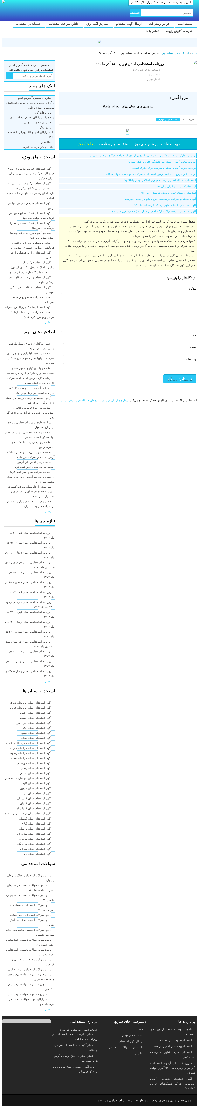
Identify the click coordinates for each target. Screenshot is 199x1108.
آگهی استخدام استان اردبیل (35, 712)
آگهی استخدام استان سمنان (35, 773)
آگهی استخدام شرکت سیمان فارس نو (29, 183)
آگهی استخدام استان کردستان (34, 798)
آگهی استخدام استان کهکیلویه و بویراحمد (28, 813)
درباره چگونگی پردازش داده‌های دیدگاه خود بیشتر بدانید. (94, 400)
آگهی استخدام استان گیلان (36, 823)
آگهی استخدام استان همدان (35, 848)
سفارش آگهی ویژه (97, 23)
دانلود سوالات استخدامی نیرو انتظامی (29, 969)
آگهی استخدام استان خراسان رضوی (30, 753)
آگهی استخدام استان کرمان (35, 803)
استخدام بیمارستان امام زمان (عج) (172, 1046)
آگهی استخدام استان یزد (37, 853)
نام (194, 334)
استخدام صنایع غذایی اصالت (176, 1040)
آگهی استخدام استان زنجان (36, 768)
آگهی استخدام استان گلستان (35, 818)
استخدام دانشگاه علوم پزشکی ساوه (30, 272)
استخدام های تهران (132, 1035)
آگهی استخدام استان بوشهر (35, 732)
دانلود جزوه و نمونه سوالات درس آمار (29, 994)
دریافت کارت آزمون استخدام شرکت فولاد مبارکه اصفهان (163, 168)
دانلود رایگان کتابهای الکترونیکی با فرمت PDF (31, 132)
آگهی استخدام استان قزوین (35, 788)
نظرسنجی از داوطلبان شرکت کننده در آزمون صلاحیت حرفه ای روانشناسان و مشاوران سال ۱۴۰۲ (31, 491)
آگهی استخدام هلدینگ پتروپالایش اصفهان (28, 307)
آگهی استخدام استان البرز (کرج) (33, 722)
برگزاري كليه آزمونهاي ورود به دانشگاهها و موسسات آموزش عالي (30, 103)
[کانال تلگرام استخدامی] (99, 42)
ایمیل (193, 346)
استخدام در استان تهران (174, 52)
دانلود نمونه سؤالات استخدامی (125, 1047)
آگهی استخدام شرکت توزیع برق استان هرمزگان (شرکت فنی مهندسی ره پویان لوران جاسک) (31, 173)
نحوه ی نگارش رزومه (179, 31)
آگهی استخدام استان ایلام (36, 727)
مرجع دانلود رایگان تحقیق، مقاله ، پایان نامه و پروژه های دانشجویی (32, 117)
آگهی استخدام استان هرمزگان (34, 843)
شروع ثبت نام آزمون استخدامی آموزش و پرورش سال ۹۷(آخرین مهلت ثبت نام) (172, 1068)
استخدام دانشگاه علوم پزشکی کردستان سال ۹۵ (168, 192)
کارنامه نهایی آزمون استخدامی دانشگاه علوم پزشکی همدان (162, 161)
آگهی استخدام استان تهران (36, 738)
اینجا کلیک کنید (86, 144)
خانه (194, 52)
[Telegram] (20, 1100)
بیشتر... (47, 322)
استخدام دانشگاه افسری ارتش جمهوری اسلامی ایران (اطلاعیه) (160, 180)
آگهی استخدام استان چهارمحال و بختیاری (28, 743)
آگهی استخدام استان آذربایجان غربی (30, 707)
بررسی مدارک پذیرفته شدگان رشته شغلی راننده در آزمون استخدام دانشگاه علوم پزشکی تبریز (141, 155)
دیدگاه (192, 288)
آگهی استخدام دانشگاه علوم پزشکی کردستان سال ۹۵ (165, 205)
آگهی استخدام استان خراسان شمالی (30, 758)
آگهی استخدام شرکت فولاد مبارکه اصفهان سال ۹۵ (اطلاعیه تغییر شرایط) (154, 211)
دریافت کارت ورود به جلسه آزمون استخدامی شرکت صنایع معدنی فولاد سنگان (151, 174)
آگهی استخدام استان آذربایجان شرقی (30, 702)
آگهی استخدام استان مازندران (34, 833)
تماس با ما (152, 31)
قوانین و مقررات (159, 23)
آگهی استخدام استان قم (37, 793)
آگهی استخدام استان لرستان (35, 828)
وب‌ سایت (190, 359)
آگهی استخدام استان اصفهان (35, 717)
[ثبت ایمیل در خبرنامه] (9, 76)
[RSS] (10, 1100)
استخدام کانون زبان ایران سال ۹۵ (176, 186)
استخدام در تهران (168, 119)
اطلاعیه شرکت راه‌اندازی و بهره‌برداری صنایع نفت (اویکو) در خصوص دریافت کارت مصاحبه (30, 358)
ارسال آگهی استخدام (129, 23)
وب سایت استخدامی (122, 1100)
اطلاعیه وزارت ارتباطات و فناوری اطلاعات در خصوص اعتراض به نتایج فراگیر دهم (30, 412)
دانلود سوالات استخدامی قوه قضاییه (30, 915)
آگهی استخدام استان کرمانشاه (34, 808)
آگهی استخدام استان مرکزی (35, 838)
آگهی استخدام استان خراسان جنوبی (30, 748)
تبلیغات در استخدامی (28, 23)
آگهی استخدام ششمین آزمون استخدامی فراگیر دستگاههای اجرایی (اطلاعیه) (172, 1083)
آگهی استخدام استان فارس (35, 783)
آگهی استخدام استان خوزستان (34, 763)
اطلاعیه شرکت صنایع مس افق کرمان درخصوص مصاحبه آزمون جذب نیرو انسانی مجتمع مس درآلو (30, 477)
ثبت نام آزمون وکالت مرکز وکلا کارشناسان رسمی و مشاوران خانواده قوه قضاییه (30, 193)
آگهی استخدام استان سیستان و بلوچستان (28, 778)
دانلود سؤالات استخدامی (63, 23)
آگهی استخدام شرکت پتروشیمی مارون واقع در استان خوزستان (160, 199)
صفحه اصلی (185, 23)
